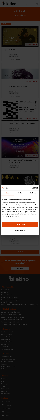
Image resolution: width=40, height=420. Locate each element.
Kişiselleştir (19, 230)
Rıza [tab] (7, 193)
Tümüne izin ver (20, 224)
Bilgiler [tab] (20, 193)
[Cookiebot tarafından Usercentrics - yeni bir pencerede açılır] (30, 188)
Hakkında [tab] (33, 193)
